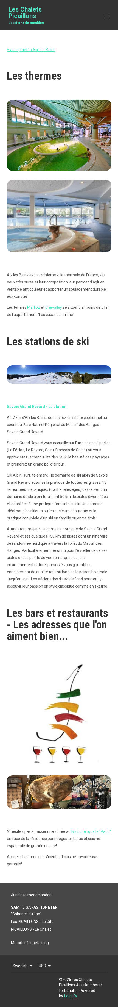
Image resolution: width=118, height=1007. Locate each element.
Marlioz (33, 307)
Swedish (20, 966)
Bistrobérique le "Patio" (91, 831)
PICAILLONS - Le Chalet (31, 929)
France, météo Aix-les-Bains (31, 50)
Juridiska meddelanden (31, 895)
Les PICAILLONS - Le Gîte (32, 921)
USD (42, 966)
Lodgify (70, 996)
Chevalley (53, 307)
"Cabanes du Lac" (26, 914)
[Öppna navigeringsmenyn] (106, 16)
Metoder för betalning (30, 943)
